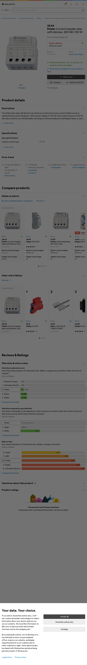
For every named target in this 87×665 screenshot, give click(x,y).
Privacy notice (20, 657)
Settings (64, 629)
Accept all (64, 617)
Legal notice (7, 657)
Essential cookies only (64, 622)
